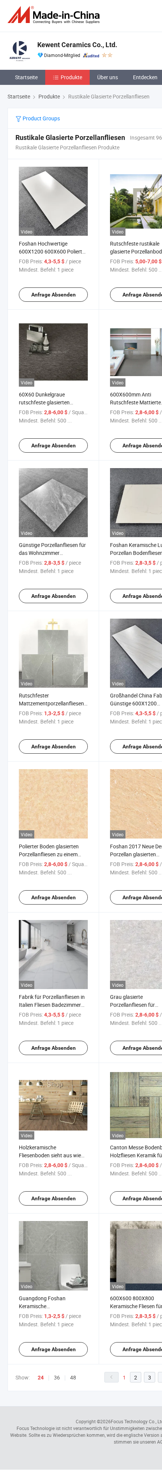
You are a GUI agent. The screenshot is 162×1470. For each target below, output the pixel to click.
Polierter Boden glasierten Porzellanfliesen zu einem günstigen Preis (49, 854)
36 (57, 1377)
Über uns (107, 77)
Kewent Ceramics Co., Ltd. (77, 45)
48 (73, 1377)
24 (41, 1378)
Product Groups (40, 118)
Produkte (71, 77)
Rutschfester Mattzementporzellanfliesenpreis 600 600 (57, 703)
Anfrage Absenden (53, 295)
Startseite (26, 77)
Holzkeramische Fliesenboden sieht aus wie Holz (50, 1155)
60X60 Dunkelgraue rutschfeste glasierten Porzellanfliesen (44, 402)
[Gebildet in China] (55, 15)
